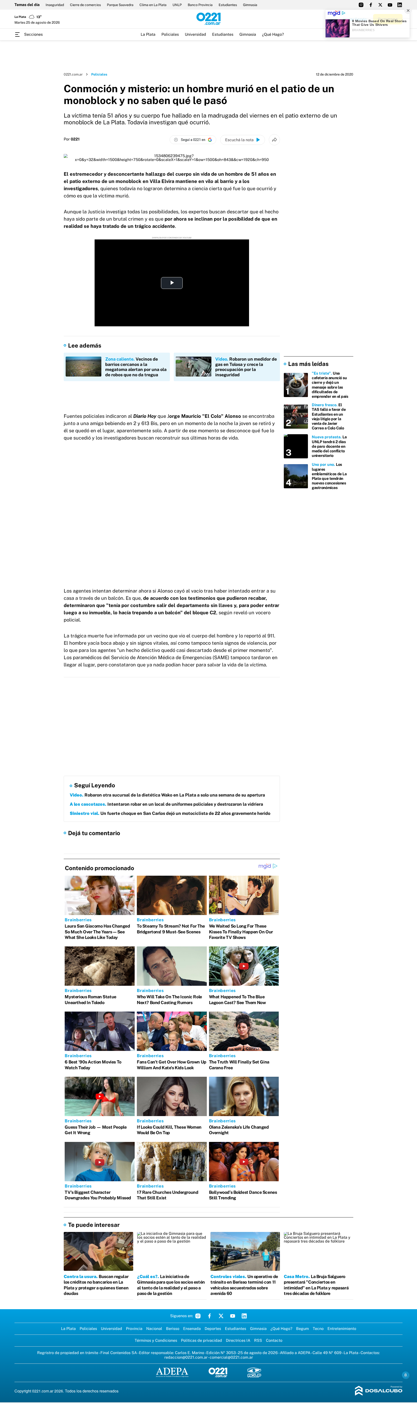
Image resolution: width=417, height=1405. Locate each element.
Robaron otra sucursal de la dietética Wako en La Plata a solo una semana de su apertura (167, 794)
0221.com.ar (73, 74)
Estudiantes (228, 5)
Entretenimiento (341, 1328)
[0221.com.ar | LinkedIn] (400, 5)
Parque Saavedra (120, 5)
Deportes (213, 1328)
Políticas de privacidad (201, 1340)
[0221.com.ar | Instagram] (361, 5)
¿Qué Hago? (273, 34)
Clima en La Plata (153, 5)
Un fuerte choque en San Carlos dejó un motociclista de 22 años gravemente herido (170, 813)
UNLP (177, 5)
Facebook (209, 1316)
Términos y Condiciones (156, 1340)
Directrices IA (238, 1340)
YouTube (233, 1316)
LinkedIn (244, 1316)
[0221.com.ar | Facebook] (371, 5)
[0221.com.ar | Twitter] (380, 5)
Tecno (318, 1328)
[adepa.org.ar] (172, 1373)
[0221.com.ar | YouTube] (390, 5)
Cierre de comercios (85, 5)
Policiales (170, 34)
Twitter (221, 1316)
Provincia (134, 1328)
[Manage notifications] (406, 1375)
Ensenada (192, 1328)
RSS (258, 1340)
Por (72, 139)
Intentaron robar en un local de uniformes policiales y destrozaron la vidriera (166, 804)
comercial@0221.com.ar (231, 1357)
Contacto (274, 1340)
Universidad (195, 34)
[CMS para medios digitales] (379, 1391)
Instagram (198, 1316)
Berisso (172, 1328)
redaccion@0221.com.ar (186, 1357)
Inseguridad (55, 5)
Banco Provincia (200, 5)
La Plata (148, 34)
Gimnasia (250, 5)
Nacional (154, 1328)
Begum (302, 1328)
